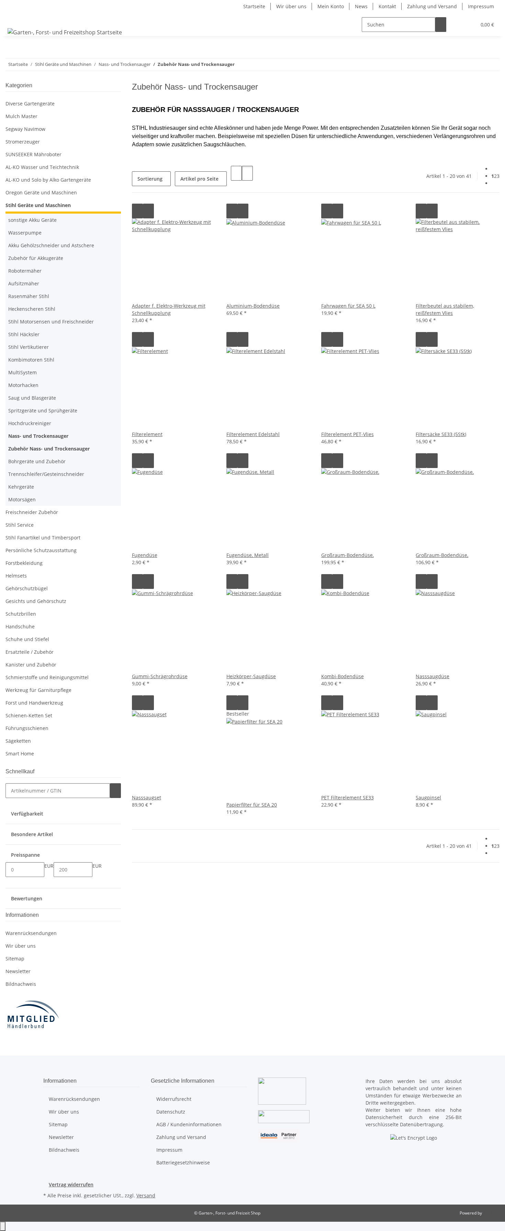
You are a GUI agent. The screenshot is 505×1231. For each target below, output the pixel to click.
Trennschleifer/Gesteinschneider (46, 474)
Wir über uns (291, 6)
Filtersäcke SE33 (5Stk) (441, 434)
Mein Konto (330, 6)
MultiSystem (22, 372)
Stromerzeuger (22, 141)
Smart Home (19, 753)
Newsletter (18, 971)
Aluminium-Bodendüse (253, 306)
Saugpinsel (428, 797)
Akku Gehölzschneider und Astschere (51, 245)
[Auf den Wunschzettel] (148, 211)
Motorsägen (22, 499)
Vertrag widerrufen (71, 1184)
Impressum (481, 6)
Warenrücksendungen (31, 933)
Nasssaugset (146, 797)
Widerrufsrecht (173, 1099)
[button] (457, 24)
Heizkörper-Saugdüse (251, 676)
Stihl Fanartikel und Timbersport (42, 537)
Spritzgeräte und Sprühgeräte (42, 410)
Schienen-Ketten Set (28, 715)
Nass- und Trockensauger (38, 436)
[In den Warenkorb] (115, 790)
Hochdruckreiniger (29, 423)
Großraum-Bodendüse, (347, 555)
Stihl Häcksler (24, 334)
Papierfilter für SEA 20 (251, 804)
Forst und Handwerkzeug (34, 702)
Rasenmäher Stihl (28, 296)
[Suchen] (440, 24)
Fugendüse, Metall (247, 555)
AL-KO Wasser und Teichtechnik (42, 167)
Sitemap (14, 958)
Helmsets (16, 575)
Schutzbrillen (20, 614)
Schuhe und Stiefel (27, 639)
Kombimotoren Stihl (31, 359)
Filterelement (147, 434)
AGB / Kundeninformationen (189, 1124)
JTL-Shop (491, 1213)
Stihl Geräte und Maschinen (38, 205)
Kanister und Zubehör (30, 664)
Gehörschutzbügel (26, 588)
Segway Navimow (25, 129)
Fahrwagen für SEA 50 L (348, 306)
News (361, 6)
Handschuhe (20, 626)
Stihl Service (19, 525)
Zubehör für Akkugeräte (35, 258)
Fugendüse (144, 555)
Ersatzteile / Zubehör (29, 652)
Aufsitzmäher (23, 283)
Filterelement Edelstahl (253, 434)
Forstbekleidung (24, 563)
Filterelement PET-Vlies (347, 434)
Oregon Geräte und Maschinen (41, 192)
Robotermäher (25, 270)
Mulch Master (21, 116)
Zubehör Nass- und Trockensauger (49, 448)
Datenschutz (170, 1111)
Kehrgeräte (21, 486)
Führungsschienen (26, 728)
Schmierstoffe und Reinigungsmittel (47, 677)
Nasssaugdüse (432, 676)
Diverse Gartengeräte (30, 103)
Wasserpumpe (25, 232)
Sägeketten (18, 741)
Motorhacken (23, 385)
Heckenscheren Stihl (31, 309)
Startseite (254, 6)
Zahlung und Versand (432, 6)
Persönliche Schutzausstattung (41, 550)
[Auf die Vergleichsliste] (137, 211)
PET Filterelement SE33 (347, 797)
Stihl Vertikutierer (28, 347)
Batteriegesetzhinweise (183, 1162)
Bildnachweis (20, 984)
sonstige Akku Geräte (32, 220)
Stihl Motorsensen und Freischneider (51, 321)
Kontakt (387, 6)
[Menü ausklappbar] (14, 18)
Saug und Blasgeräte (32, 398)
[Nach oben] (2, 1226)
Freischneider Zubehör (31, 512)
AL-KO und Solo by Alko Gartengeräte (48, 179)
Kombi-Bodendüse (342, 676)
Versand (145, 1195)
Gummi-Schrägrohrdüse (160, 676)
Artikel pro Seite (199, 178)
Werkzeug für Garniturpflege (38, 690)
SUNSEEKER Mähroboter (33, 154)
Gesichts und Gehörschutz (35, 601)
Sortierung (149, 178)
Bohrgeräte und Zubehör (37, 461)
